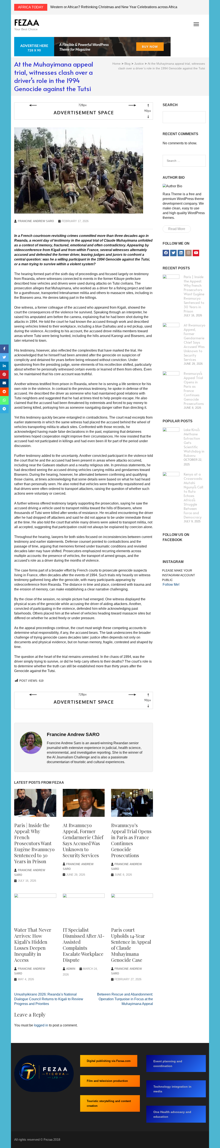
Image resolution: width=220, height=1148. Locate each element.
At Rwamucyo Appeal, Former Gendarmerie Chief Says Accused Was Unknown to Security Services (83, 840)
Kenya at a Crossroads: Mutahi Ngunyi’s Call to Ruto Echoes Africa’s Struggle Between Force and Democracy (193, 495)
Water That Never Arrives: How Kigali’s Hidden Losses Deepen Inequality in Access (32, 945)
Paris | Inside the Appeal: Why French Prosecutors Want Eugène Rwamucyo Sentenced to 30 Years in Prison (34, 843)
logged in (41, 1025)
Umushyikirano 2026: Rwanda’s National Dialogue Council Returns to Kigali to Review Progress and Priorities (48, 999)
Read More (176, 229)
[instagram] (188, 253)
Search (170, 105)
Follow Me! (171, 584)
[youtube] (196, 253)
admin (70, 968)
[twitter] (173, 253)
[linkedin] (181, 253)
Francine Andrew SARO (36, 221)
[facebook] (166, 253)
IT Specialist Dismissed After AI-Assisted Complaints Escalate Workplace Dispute (84, 945)
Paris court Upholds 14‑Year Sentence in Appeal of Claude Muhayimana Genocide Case (131, 945)
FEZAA (26, 22)
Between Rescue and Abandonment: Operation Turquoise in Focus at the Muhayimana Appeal (125, 999)
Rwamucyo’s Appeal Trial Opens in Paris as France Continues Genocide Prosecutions (131, 840)
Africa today (30, 7)
